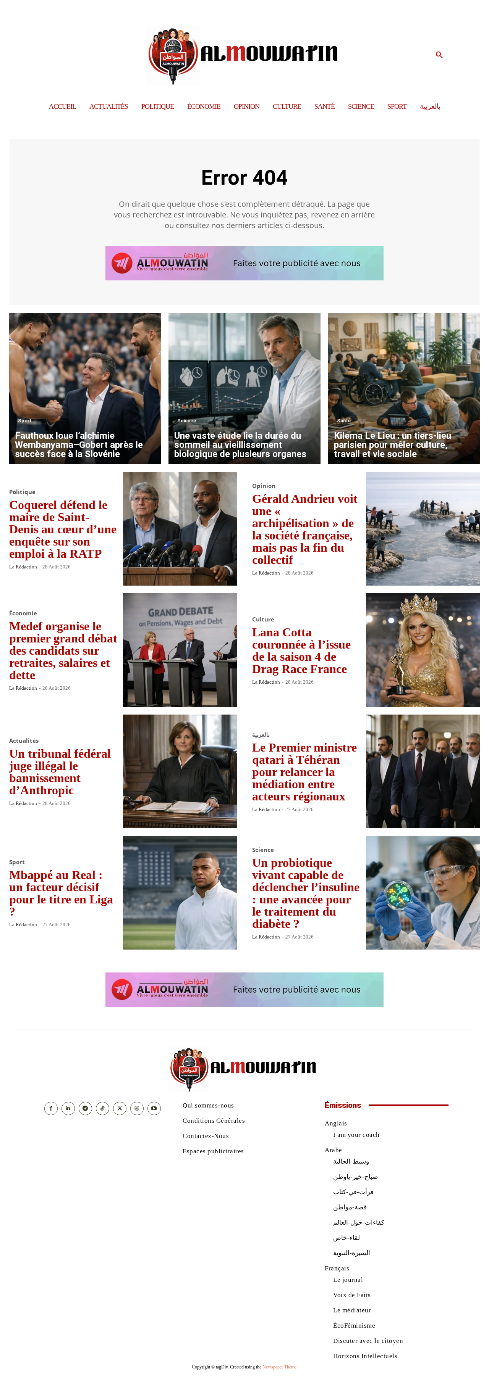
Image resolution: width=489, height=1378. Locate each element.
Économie (23, 613)
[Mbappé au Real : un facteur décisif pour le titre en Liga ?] (180, 893)
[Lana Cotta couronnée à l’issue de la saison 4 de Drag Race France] (423, 650)
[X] (119, 1108)
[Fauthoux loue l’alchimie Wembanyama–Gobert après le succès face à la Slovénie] (85, 388)
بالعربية (261, 734)
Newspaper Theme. (280, 1367)
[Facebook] (51, 1108)
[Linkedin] (68, 1108)
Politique (22, 492)
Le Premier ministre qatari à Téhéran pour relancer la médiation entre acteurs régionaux (304, 772)
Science (186, 420)
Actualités (24, 741)
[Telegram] (85, 1108)
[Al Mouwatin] (245, 55)
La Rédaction (23, 567)
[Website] (137, 1108)
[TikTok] (102, 1108)
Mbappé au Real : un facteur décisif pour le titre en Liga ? (61, 893)
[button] (439, 55)
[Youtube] (154, 1108)
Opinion (263, 486)
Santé (344, 420)
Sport (25, 420)
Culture (263, 619)
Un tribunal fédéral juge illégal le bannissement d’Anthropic (60, 772)
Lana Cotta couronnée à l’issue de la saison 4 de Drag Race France (301, 650)
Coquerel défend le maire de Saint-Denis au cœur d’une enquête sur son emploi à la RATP (63, 529)
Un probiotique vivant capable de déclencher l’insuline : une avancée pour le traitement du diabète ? (305, 893)
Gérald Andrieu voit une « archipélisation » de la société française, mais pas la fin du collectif (305, 529)
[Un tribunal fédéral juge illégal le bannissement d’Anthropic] (180, 771)
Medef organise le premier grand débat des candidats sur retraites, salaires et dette (63, 650)
